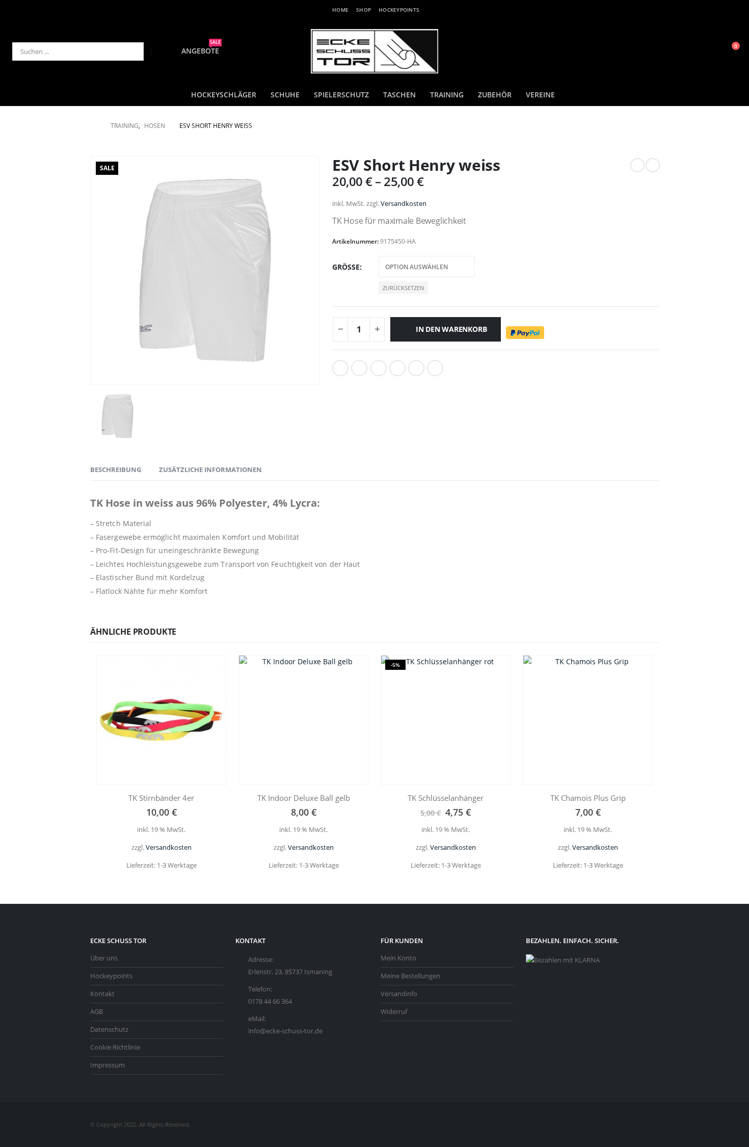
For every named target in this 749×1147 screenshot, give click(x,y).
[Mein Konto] (706, 51)
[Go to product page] (161, 720)
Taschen (399, 94)
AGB (96, 1011)
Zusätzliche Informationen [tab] (210, 469)
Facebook (340, 368)
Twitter (359, 368)
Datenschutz (109, 1029)
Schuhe (285, 94)
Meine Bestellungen (410, 976)
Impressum (107, 1065)
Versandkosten (403, 203)
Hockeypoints (399, 9)
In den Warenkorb (451, 329)
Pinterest (416, 368)
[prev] (637, 165)
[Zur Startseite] (93, 126)
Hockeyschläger (223, 94)
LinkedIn (378, 368)
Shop (363, 9)
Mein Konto (398, 958)
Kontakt (102, 993)
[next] (653, 165)
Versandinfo (399, 993)
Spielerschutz (341, 94)
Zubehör (495, 94)
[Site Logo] (374, 51)
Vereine (540, 94)
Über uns (104, 958)
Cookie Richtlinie (115, 1047)
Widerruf (394, 1011)
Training (447, 94)
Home (340, 9)
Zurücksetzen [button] (403, 288)
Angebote (201, 51)
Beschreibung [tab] (115, 469)
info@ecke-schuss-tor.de (285, 1031)
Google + (397, 368)
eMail (435, 368)
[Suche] (129, 51)
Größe (346, 267)
